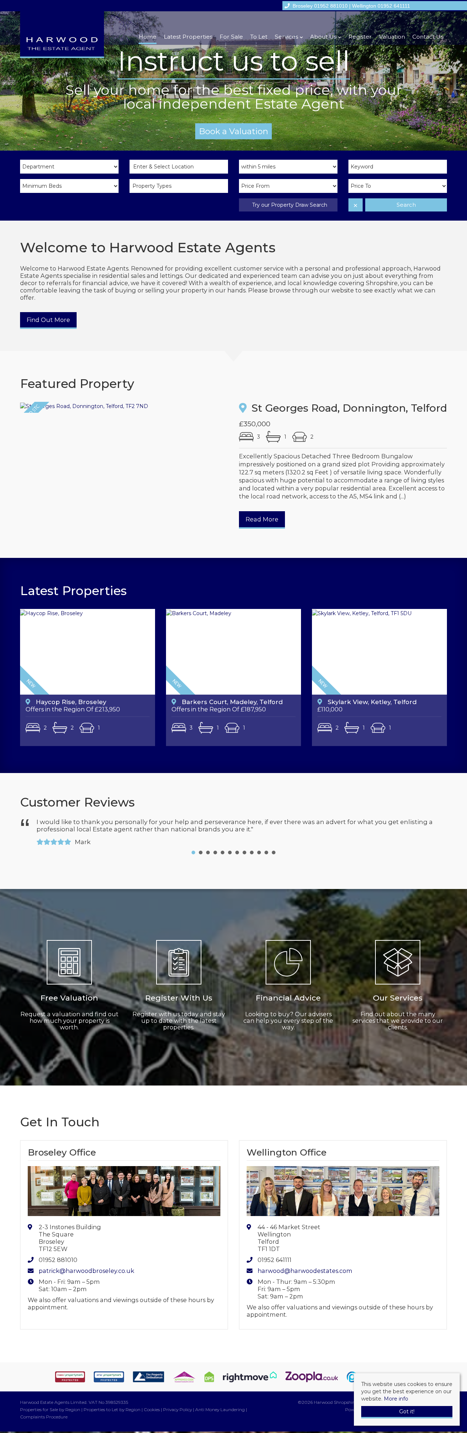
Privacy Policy (177, 1402)
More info (396, 1398)
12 (273, 845)
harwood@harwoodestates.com (305, 1263)
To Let (258, 36)
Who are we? (233, 131)
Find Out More (48, 319)
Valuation (392, 36)
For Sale (231, 36)
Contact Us (427, 36)
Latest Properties (188, 36)
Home (148, 36)
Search (406, 204)
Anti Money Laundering (220, 1402)
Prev (31, 827)
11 (266, 845)
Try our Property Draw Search (288, 205)
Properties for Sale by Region (50, 1402)
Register (360, 36)
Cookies (152, 1402)
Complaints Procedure (43, 1409)
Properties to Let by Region (112, 1402)
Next (435, 827)
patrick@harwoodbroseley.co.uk (86, 1263)
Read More (262, 519)
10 (259, 845)
